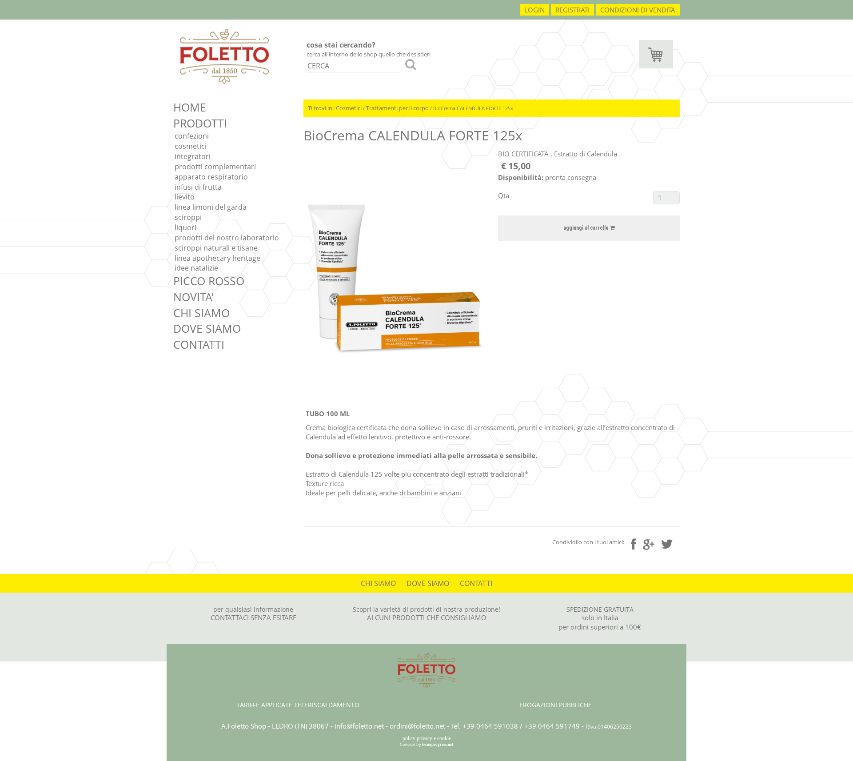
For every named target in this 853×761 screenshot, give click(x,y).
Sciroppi (188, 217)
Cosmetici (191, 146)
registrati (572, 9)
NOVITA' (193, 296)
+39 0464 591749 (552, 725)
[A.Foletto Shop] (224, 55)
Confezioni (192, 136)
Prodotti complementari (215, 166)
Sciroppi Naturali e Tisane (216, 248)
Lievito (185, 197)
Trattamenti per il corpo (397, 108)
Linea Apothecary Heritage (217, 258)
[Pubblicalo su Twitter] (667, 543)
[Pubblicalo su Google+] (648, 543)
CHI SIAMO (201, 312)
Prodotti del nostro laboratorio (227, 238)
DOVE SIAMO (207, 328)
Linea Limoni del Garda (211, 207)
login (534, 9)
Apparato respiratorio (211, 177)
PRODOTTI (200, 123)
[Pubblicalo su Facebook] (633, 544)
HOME (189, 107)
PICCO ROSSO (208, 280)
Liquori (185, 227)
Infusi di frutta (198, 187)
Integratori (193, 156)
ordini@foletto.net (417, 725)
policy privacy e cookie (427, 738)
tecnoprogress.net (437, 744)
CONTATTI (198, 344)
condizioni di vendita (637, 9)
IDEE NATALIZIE (196, 268)
